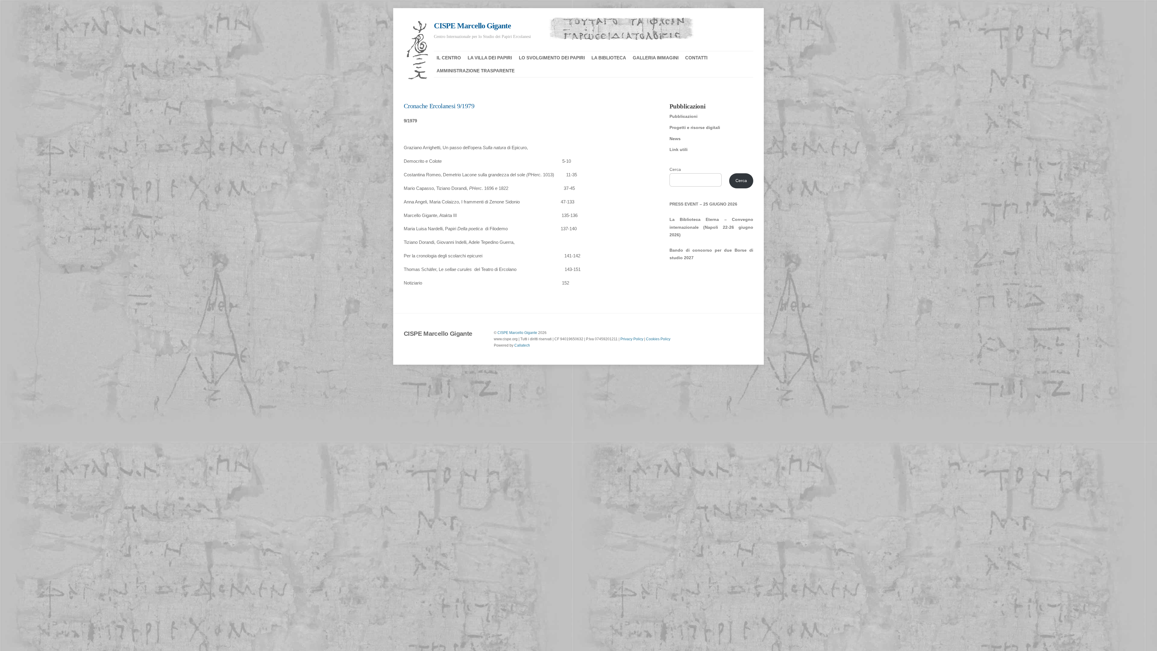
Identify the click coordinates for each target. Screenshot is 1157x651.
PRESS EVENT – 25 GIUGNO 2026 (703, 204)
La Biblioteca (608, 57)
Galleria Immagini (656, 57)
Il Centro (449, 57)
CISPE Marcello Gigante (517, 333)
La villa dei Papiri (490, 57)
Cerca (675, 169)
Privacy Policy (631, 339)
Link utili (678, 149)
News (675, 138)
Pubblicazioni (683, 116)
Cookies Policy (658, 339)
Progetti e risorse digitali (694, 127)
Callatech (522, 345)
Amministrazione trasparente (476, 70)
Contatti (696, 57)
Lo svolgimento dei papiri (552, 57)
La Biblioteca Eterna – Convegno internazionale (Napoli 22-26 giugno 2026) (711, 227)
